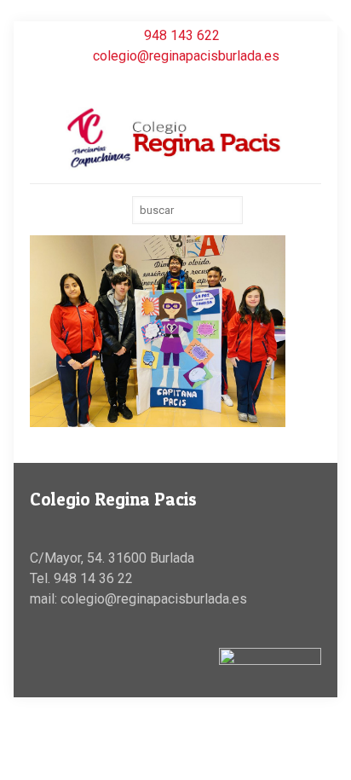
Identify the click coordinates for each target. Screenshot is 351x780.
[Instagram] (198, 81)
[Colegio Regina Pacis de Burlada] (175, 137)
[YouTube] (176, 81)
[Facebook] (154, 81)
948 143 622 (182, 35)
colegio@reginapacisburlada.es (186, 56)
